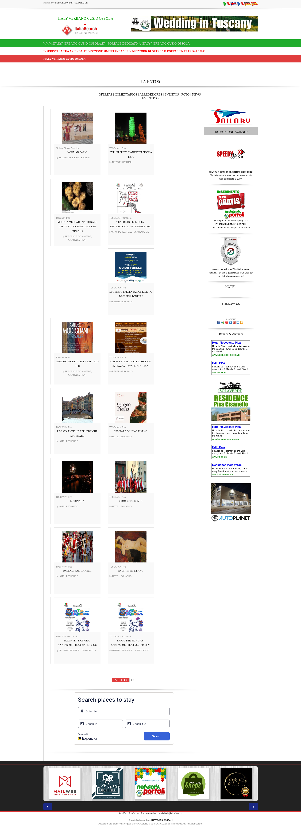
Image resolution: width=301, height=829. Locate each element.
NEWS (196, 94)
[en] (233, 4)
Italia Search (176, 813)
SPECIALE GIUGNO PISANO (130, 431)
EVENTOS (172, 94)
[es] (254, 4)
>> (132, 680)
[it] (226, 4)
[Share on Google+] (226, 322)
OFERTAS (105, 94)
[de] (247, 4)
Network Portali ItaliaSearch (71, 3)
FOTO (185, 94)
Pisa (131, 813)
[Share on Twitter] (238, 322)
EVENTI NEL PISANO (130, 570)
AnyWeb (123, 813)
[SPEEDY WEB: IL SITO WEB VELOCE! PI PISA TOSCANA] (236, 783)
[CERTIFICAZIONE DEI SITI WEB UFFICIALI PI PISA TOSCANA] (193, 783)
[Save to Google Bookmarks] (222, 322)
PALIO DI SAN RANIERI (77, 570)
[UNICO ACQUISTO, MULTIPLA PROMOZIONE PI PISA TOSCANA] (107, 783)
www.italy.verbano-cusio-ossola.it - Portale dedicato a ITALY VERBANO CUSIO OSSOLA (116, 43)
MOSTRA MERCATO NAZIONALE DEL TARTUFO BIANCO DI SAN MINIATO (77, 226)
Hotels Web (163, 813)
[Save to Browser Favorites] (241, 322)
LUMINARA (77, 501)
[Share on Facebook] (218, 322)
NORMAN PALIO (77, 152)
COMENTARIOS (126, 94)
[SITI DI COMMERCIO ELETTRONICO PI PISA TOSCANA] (150, 783)
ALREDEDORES (151, 94)
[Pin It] (234, 322)
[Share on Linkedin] (230, 322)
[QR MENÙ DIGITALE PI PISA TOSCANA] (64, 783)
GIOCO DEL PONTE (130, 501)
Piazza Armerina (148, 813)
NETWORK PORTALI (162, 820)
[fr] (240, 4)
